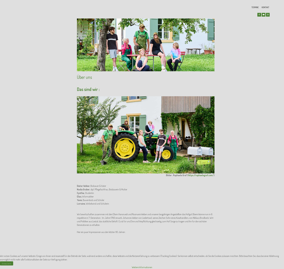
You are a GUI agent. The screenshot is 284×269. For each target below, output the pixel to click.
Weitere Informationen (142, 267)
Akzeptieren (6, 263)
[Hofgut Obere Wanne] (88, 9)
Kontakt (265, 7)
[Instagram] (268, 15)
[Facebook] (259, 15)
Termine (255, 7)
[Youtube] (263, 15)
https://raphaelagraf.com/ (201, 175)
